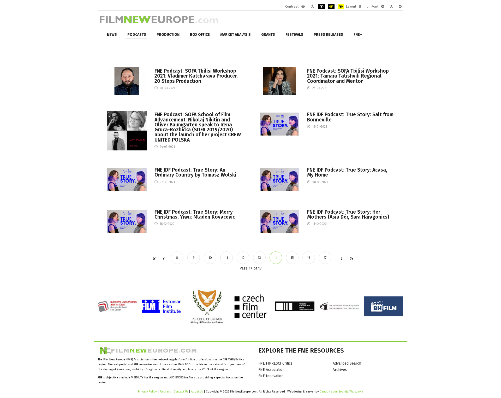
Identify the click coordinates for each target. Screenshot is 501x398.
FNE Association (271, 369)
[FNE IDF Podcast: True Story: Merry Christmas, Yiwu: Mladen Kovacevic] (127, 221)
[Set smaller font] (383, 6)
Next (341, 259)
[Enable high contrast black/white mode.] (321, 6)
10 (210, 258)
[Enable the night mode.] (312, 6)
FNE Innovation (270, 376)
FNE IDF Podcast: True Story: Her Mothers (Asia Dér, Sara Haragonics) (348, 214)
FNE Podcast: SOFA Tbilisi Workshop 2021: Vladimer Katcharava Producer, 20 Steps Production (196, 76)
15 (292, 258)
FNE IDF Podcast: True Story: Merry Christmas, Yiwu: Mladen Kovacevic (194, 214)
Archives (340, 369)
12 (242, 258)
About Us (197, 391)
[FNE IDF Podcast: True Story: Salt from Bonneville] (279, 124)
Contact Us (181, 391)
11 (226, 258)
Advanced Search (347, 363)
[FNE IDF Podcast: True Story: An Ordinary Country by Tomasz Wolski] (127, 179)
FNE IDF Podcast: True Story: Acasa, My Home (347, 172)
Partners (165, 391)
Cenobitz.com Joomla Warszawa (341, 391)
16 (308, 258)
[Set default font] (391, 6)
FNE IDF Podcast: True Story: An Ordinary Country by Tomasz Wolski (195, 172)
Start (153, 259)
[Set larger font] (400, 6)
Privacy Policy (147, 391)
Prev (163, 259)
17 (325, 258)
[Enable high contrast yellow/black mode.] (340, 6)
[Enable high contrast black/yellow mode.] (331, 6)
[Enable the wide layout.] (367, 6)
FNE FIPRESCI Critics (275, 363)
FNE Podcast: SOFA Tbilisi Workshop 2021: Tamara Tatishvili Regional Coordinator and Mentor (348, 76)
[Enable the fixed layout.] (359, 6)
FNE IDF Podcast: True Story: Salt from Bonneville (350, 117)
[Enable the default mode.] (303, 6)
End (351, 259)
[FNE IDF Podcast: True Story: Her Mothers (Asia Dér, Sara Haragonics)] (279, 221)
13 (259, 258)
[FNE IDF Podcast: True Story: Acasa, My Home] (279, 179)
